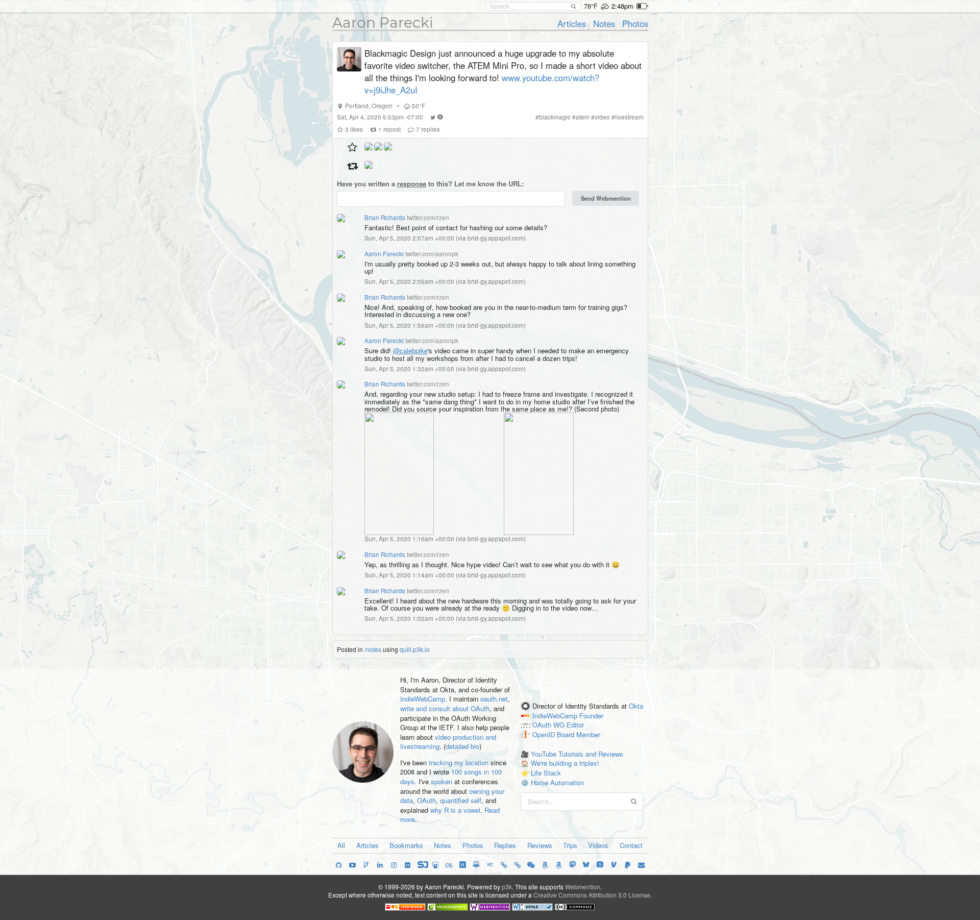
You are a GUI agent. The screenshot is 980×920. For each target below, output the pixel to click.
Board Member (578, 735)
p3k (507, 886)
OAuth (426, 800)
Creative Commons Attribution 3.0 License (591, 894)
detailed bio (462, 746)
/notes (372, 649)
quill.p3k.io (415, 649)
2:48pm (622, 6)
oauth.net (494, 699)
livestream (629, 117)
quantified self (460, 800)
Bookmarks (406, 845)
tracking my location (458, 762)
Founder (591, 715)
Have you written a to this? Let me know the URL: (430, 183)
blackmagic (555, 117)
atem (583, 117)
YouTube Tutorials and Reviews (577, 754)
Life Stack (546, 773)
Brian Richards (384, 217)
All (341, 845)
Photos (635, 23)
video (602, 117)
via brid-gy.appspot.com (491, 238)
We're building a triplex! (565, 763)
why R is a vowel (455, 810)
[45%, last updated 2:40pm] (642, 6)
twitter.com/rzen (428, 217)
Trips (570, 845)
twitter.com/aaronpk (431, 254)
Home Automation (557, 782)
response (411, 183)
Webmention (582, 886)
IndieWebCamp (422, 699)
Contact (631, 845)
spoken (441, 781)
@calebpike (410, 350)
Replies (505, 845)
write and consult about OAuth (444, 708)
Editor (575, 725)
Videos (598, 845)
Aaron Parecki (382, 22)
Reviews (539, 845)
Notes (604, 23)
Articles (571, 23)
